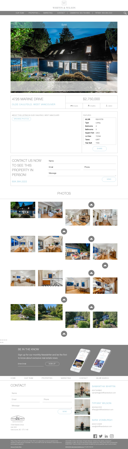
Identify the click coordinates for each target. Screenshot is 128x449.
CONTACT (61, 13)
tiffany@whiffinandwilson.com (102, 410)
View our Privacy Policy (16, 447)
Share (99, 148)
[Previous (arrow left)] (0, 342)
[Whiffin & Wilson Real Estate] (64, 5)
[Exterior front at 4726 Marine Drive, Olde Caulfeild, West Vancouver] (23, 210)
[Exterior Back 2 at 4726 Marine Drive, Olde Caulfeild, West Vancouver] (105, 320)
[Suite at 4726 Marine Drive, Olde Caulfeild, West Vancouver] (77, 285)
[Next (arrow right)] (2, 342)
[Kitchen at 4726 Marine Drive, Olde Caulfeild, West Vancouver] (105, 217)
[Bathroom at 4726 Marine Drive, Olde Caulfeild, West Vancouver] (50, 278)
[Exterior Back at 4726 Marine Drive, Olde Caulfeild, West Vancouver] (77, 320)
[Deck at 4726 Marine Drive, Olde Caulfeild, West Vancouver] (77, 251)
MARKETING (47, 13)
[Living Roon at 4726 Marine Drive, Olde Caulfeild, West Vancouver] (50, 210)
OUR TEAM (20, 13)
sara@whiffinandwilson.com (102, 426)
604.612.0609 (97, 424)
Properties (47, 378)
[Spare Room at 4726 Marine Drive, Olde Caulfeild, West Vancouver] (105, 251)
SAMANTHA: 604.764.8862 (80, 13)
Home (13, 378)
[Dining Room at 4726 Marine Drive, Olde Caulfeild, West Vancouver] (50, 244)
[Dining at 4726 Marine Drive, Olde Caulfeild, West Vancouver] (23, 244)
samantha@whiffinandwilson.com (104, 393)
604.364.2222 (97, 407)
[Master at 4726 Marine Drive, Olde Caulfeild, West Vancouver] (23, 278)
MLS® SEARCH (102, 378)
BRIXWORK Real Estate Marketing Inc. (74, 447)
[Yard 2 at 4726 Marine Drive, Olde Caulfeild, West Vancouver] (50, 312)
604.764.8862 (97, 390)
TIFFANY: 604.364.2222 (103, 13)
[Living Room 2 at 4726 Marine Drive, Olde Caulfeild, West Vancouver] (77, 217)
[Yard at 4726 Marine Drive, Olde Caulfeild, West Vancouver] (23, 312)
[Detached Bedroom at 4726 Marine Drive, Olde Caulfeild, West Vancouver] (105, 285)
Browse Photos (21, 119)
